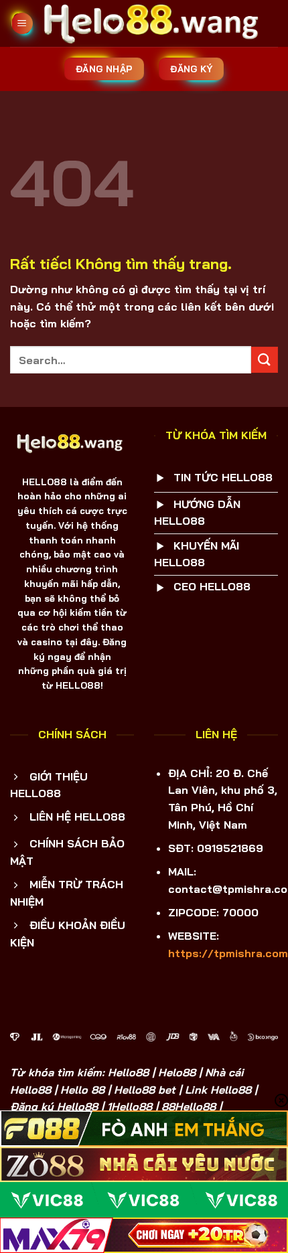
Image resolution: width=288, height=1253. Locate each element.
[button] (22, 24)
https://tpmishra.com (228, 953)
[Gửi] (264, 360)
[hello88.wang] (156, 23)
